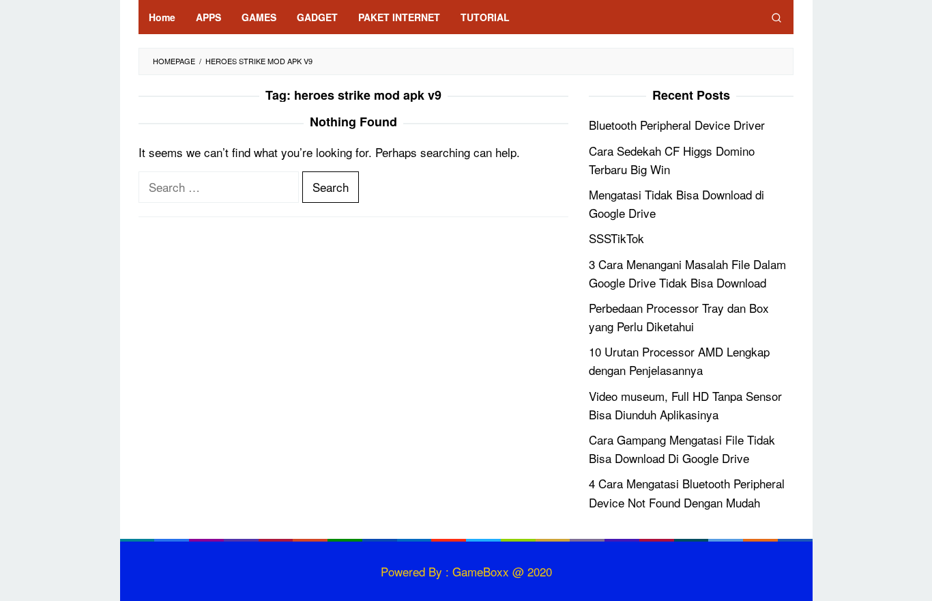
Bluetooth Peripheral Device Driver (677, 124)
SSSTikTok (616, 238)
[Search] (776, 17)
